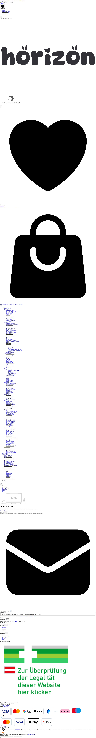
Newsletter (4, 10)
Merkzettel (18, 207)
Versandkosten (17, 729)
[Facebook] (0, 716)
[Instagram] (3, 716)
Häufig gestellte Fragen (6, 11)
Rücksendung (4, 489)
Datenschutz (4, 627)
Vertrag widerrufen (3, 726)
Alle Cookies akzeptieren (17, 736)
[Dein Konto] (0, 204)
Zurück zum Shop (3, 510)
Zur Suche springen (12, 0)
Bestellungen (15, 207)
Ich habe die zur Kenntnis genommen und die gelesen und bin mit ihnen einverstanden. (22, 614)
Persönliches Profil (7, 207)
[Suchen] (10, 18)
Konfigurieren (11, 736)
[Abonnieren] (11, 611)
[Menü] (1, 17)
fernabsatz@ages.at (6, 706)
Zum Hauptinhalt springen (4, 0)
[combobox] (5, 18)
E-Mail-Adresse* (3, 514)
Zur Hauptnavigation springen (20, 0)
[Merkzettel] (48, 203)
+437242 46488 (14, 621)
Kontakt (3, 490)
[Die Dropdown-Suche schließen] (11, 18)
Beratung (3, 14)
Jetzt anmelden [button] (2, 3)
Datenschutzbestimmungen (11, 614)
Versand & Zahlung (5, 12)
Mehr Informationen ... (31, 734)
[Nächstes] (1, 484)
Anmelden (2, 1)
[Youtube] (2, 716)
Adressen (11, 207)
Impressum (4, 629)
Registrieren (7, 1)
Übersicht (2, 207)
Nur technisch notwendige (4, 736)
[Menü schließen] (4, 205)
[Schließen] (0, 737)
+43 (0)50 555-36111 (5, 705)
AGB (27, 614)
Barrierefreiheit (4, 630)
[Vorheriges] (1, 305)
